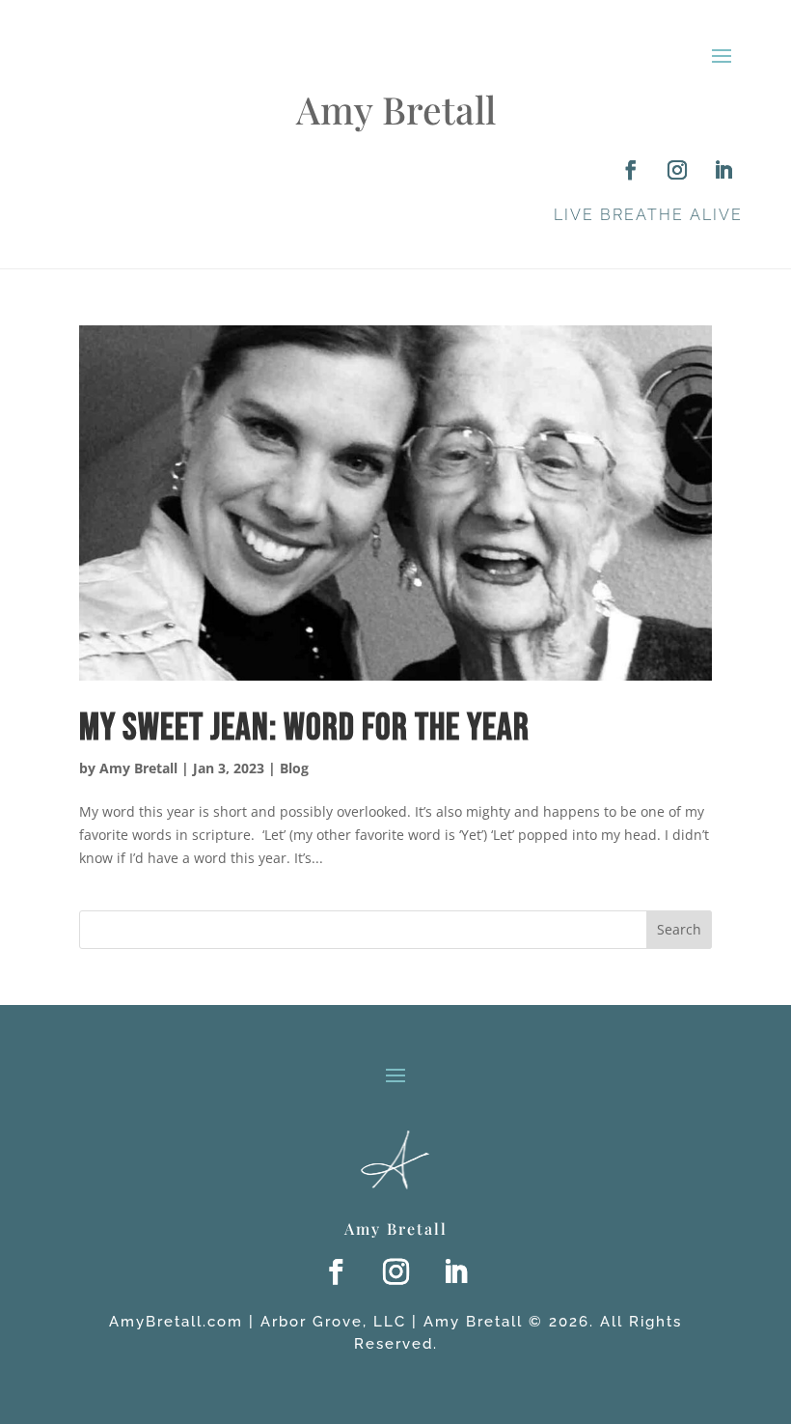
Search (679, 929)
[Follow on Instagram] (677, 170)
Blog (294, 768)
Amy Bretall (138, 768)
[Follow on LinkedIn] (723, 170)
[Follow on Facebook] (631, 170)
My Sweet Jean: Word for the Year (304, 728)
